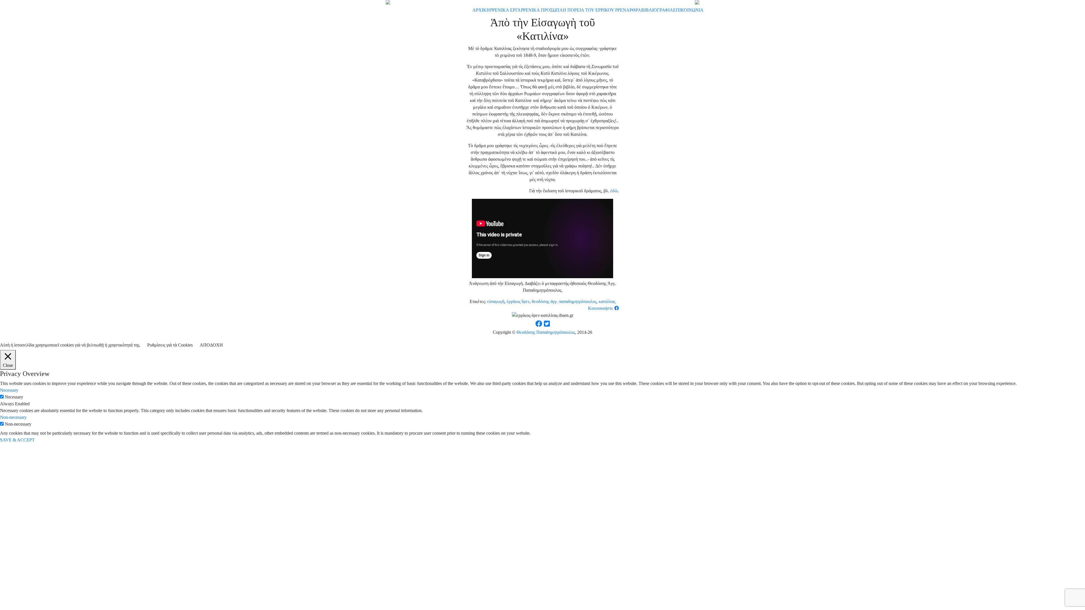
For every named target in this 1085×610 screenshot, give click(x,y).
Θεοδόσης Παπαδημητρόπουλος (546, 332)
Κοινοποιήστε (601, 308)
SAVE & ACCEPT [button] (17, 439)
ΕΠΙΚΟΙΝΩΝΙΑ (688, 10)
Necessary (14, 397)
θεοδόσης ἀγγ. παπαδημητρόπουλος (564, 301)
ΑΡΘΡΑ (633, 10)
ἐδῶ (614, 190)
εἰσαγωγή (495, 301)
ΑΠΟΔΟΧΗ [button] (211, 345)
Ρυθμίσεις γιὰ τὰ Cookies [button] (170, 345)
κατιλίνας (607, 301)
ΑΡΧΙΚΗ (481, 10)
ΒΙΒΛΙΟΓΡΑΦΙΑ (657, 10)
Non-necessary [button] (13, 417)
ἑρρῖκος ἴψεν (518, 301)
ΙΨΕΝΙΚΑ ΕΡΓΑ (505, 10)
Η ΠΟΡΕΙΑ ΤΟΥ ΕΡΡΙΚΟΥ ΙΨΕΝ (594, 10)
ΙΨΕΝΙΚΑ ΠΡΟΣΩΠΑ (542, 10)
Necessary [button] (9, 390)
